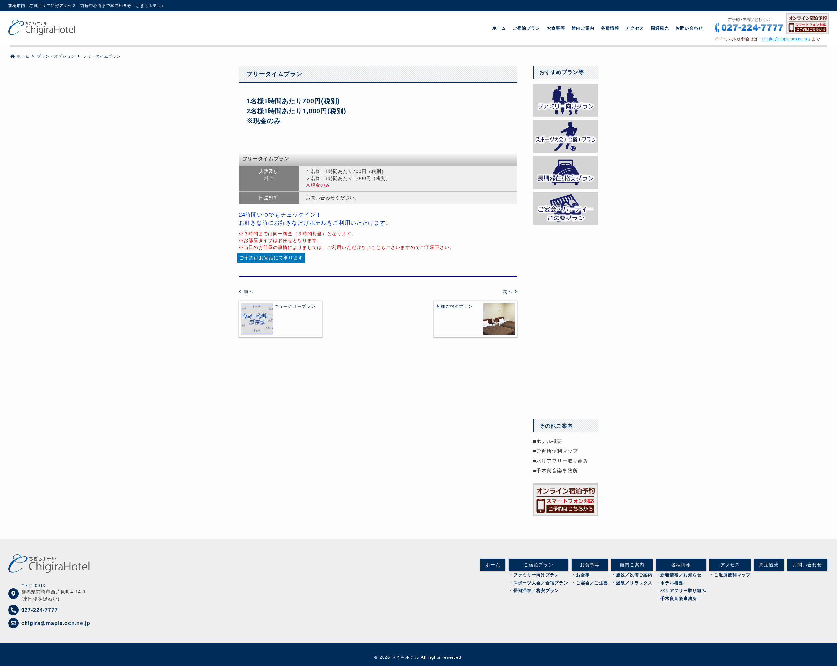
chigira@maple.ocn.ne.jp (784, 39)
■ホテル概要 (547, 441)
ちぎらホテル (405, 657)
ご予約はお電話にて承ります (271, 257)
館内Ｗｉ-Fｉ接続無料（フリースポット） (565, 335)
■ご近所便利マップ (555, 451)
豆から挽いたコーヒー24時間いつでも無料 (565, 273)
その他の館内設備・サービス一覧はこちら (565, 397)
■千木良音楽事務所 (555, 470)
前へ (248, 291)
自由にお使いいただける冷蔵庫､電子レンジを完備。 (565, 366)
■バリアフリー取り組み (561, 461)
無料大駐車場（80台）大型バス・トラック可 (565, 242)
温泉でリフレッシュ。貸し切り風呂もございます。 (565, 304)
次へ (507, 291)
